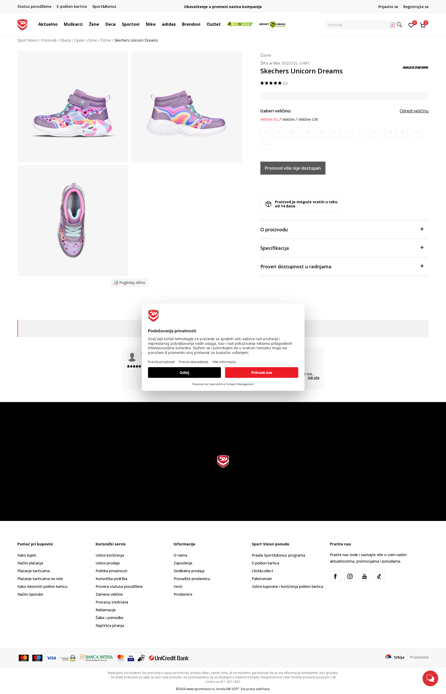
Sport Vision (27, 40)
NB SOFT (232, 689)
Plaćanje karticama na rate (40, 578)
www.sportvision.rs (200, 689)
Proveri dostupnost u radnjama (295, 266)
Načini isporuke (30, 594)
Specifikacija (274, 248)
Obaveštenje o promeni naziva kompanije (223, 7)
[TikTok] (379, 576)
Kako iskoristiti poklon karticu (42, 586)
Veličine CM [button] (308, 119)
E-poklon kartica (265, 563)
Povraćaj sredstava (112, 602)
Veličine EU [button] (269, 119)
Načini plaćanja (30, 563)
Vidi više (313, 377)
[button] (60, 24)
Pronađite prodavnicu (192, 578)
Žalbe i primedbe (109, 617)
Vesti (178, 586)
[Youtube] (364, 576)
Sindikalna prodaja (189, 570)
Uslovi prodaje (108, 563)
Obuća (65, 40)
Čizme (105, 40)
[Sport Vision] (22, 24)
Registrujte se (416, 6)
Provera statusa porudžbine (119, 586)
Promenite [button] (419, 657)
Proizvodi (48, 40)
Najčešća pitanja (110, 625)
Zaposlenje (183, 563)
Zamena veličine (109, 594)
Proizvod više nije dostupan (293, 168)
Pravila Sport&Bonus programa (278, 555)
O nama (180, 555)
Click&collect (262, 570)
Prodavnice (183, 594)
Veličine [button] (288, 119)
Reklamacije (106, 609)
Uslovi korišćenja (110, 555)
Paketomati (262, 578)
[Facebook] (335, 576)
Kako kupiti (26, 555)
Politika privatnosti (111, 570)
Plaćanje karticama (33, 570)
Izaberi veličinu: (275, 111)
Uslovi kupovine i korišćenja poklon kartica (287, 586)
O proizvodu (274, 229)
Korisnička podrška (111, 578)
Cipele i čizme (85, 40)
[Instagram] (350, 576)
